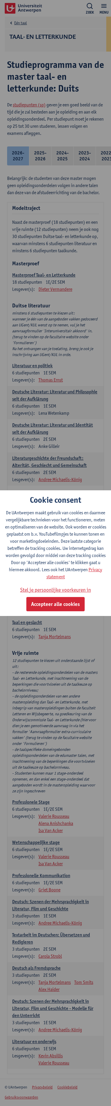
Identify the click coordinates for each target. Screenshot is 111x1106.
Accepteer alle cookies (55, 604)
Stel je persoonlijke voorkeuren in (55, 590)
